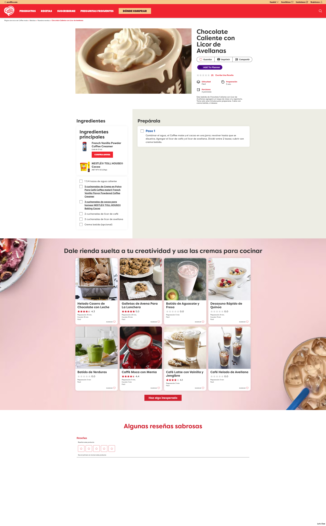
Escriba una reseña (224, 75)
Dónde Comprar (135, 10)
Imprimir (225, 59)
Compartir (244, 59)
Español (273, 2)
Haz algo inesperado (163, 398)
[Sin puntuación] (204, 75)
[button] (102, 155)
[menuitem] (27, 11)
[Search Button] (320, 10)
